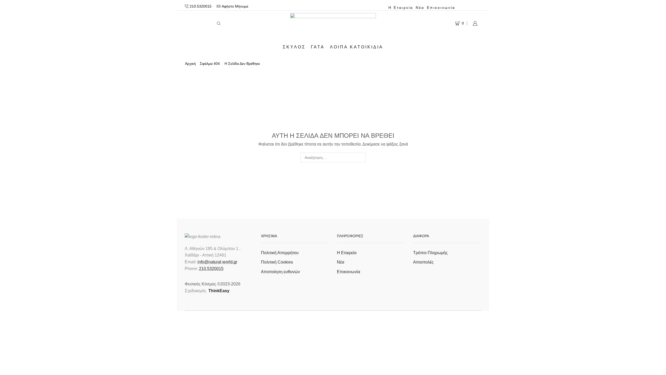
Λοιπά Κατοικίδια (356, 47)
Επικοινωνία (441, 7)
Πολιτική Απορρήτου (280, 253)
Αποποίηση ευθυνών (280, 272)
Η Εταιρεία (400, 7)
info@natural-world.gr (217, 262)
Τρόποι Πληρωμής (430, 253)
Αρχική (190, 63)
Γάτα (318, 47)
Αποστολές (423, 262)
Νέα (420, 7)
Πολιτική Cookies (277, 262)
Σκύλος (294, 47)
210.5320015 (211, 268)
